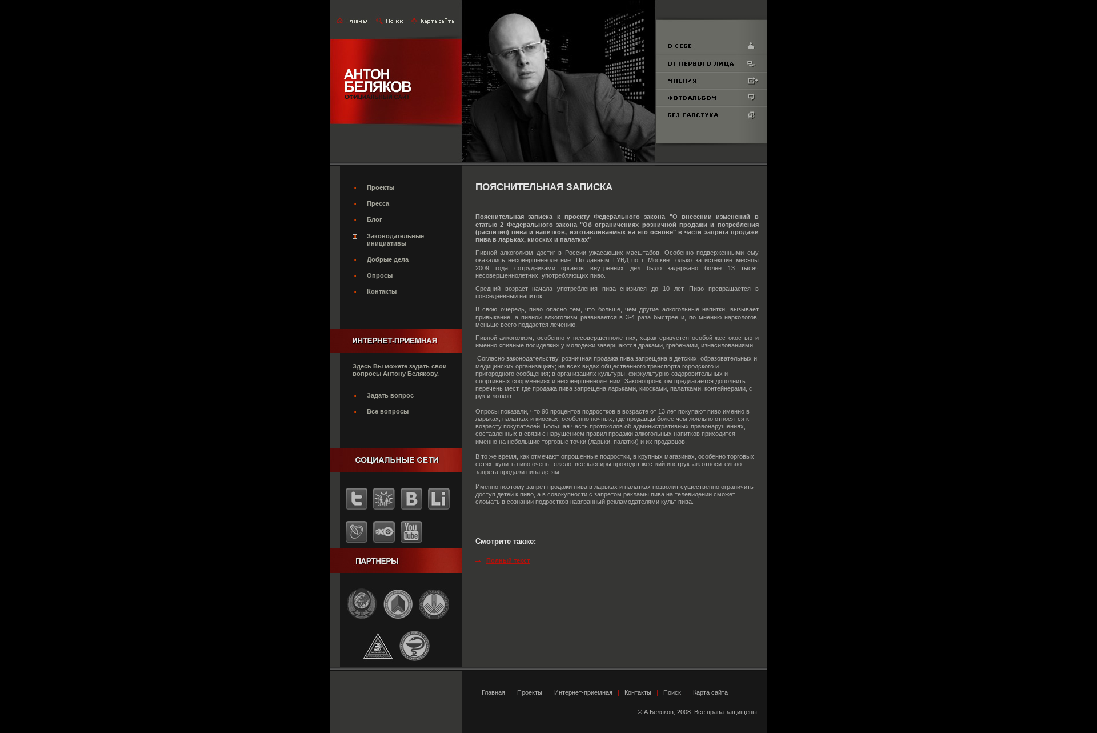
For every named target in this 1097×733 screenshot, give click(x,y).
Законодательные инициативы (395, 240)
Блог (374, 219)
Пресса (378, 203)
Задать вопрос (390, 395)
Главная (493, 692)
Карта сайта (710, 692)
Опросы (380, 275)
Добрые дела (388, 259)
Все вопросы (388, 411)
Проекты (380, 187)
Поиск (672, 692)
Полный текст (508, 560)
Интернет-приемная (583, 692)
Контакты (382, 291)
